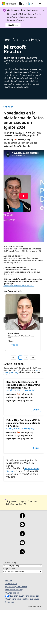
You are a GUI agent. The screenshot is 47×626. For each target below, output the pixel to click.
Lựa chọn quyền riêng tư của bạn (24, 596)
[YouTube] (22, 544)
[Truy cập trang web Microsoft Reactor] (26, 3)
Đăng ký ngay (13, 25)
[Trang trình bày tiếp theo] (41, 320)
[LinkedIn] (22, 553)
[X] (22, 535)
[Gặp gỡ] (22, 526)
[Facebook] (22, 517)
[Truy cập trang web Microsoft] (9, 3)
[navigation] (13, 358)
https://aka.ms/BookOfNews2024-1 (19, 285)
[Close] (44, 10)
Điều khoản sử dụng (14, 589)
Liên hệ (8, 580)
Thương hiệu (11, 583)
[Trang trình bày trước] (6, 320)
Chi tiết (36, 409)
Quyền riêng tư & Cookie (16, 586)
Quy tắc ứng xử (12, 593)
